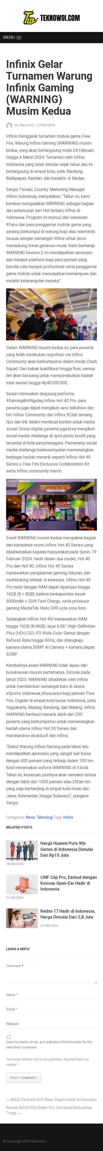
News (30, 817)
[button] (12, 37)
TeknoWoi (38, 1141)
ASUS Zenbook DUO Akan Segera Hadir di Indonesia (54, 1099)
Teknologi (45, 817)
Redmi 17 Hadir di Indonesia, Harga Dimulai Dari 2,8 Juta (67, 914)
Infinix (68, 817)
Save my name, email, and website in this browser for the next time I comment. (49, 1044)
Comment (14, 966)
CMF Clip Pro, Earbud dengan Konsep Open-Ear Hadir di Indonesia (68, 883)
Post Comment (23, 1078)
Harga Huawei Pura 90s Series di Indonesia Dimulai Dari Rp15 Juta (66, 849)
